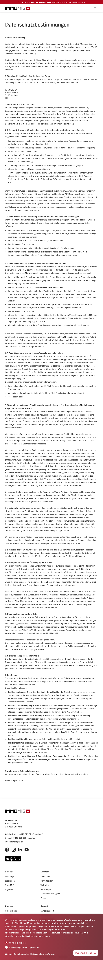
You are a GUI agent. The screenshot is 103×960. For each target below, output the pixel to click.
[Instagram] (14, 850)
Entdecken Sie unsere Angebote (72, 2)
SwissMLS (9, 885)
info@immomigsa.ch (14, 841)
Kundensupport (47, 910)
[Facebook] (7, 850)
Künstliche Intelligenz (50, 893)
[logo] (17, 8)
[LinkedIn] (20, 850)
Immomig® (9, 876)
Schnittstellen (47, 880)
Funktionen (45, 876)
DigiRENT (9, 889)
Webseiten (45, 885)
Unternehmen (11, 910)
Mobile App (46, 889)
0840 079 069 (20, 838)
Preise (43, 898)
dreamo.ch (9, 880)
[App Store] (13, 858)
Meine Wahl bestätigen (85, 953)
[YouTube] (26, 850)
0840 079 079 (26, 834)
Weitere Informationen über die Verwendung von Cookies (30, 954)
